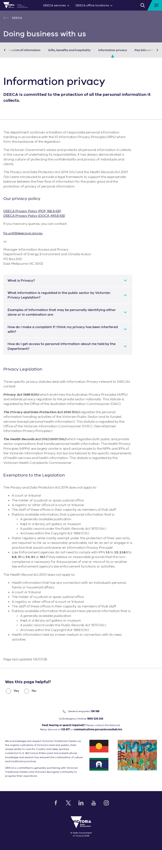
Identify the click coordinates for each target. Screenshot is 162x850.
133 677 (65, 729)
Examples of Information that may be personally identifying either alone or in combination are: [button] (62, 312)
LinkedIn (81, 802)
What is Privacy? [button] (21, 280)
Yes (16, 690)
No (34, 690)
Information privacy (112, 50)
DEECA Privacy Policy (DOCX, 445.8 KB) (34, 215)
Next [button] (151, 50)
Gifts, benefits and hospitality (69, 50)
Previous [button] (11, 50)
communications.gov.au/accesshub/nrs (98, 729)
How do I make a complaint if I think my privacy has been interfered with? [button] (63, 329)
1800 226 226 (95, 718)
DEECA (16, 18)
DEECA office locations (92, 5)
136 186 (95, 711)
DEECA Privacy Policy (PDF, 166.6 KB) (32, 211)
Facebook (55, 802)
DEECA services (54, 5)
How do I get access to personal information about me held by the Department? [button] (62, 346)
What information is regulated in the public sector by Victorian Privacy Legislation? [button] (59, 295)
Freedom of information (23, 50)
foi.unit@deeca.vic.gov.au (23, 233)
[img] (15, 5)
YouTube (93, 802)
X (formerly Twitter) (68, 802)
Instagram (106, 802)
